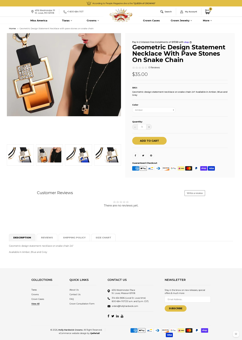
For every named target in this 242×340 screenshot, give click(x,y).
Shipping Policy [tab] (74, 237)
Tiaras (66, 20)
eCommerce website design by (79, 333)
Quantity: (137, 121)
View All (35, 303)
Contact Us (74, 294)
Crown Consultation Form (82, 303)
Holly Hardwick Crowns (70, 330)
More (206, 20)
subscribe (175, 308)
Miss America (38, 20)
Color (135, 104)
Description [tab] (22, 237)
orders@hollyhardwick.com (125, 306)
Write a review (195, 193)
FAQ (71, 299)
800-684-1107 (130, 301)
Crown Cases (151, 20)
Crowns (92, 20)
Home (12, 28)
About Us (74, 290)
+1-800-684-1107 (75, 11)
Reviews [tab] (47, 237)
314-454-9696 (129, 298)
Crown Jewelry (180, 20)
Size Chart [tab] (103, 237)
